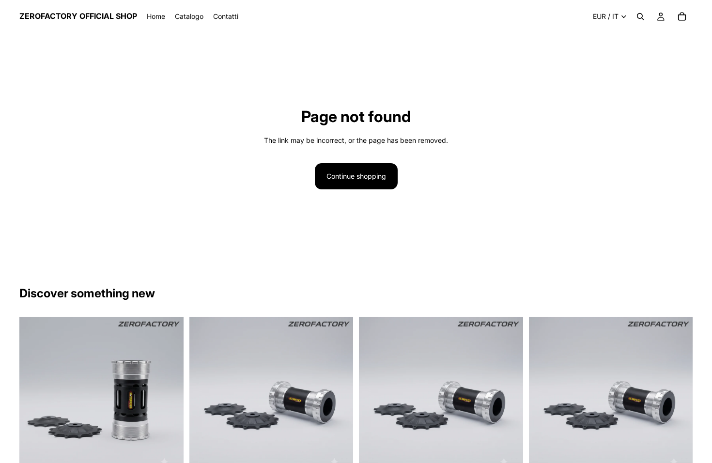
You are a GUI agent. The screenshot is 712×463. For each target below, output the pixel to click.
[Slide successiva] (169, 399)
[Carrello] (682, 16)
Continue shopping (356, 176)
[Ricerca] (640, 16)
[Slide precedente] (33, 399)
